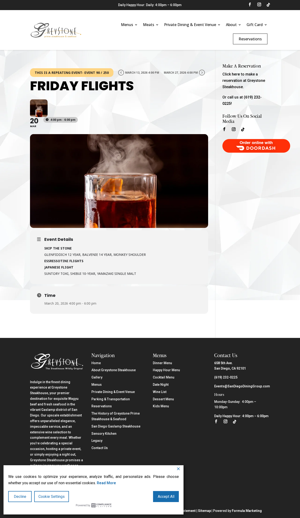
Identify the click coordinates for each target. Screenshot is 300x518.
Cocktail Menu (163, 377)
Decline (20, 496)
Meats (148, 24)
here (236, 74)
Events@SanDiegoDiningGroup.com (242, 386)
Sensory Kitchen (103, 433)
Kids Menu (161, 406)
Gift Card (255, 24)
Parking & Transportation (110, 399)
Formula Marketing (247, 511)
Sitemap (204, 511)
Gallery (96, 377)
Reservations (250, 39)
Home (96, 363)
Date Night (161, 384)
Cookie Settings (51, 496)
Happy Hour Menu (166, 370)
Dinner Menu (162, 363)
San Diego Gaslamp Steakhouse (115, 426)
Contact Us (99, 448)
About (231, 24)
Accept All (166, 496)
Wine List (159, 392)
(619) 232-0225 (225, 377)
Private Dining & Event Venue (190, 24)
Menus (127, 24)
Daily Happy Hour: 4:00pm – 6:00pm (241, 416)
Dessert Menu (163, 399)
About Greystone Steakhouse (113, 370)
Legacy (96, 440)
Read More (106, 483)
